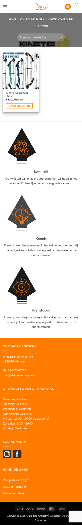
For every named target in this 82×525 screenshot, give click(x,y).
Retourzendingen (14, 493)
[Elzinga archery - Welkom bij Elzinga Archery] (41, 6)
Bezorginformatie (14, 486)
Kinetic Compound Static (17, 94)
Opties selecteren (19, 105)
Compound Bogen (32, 19)
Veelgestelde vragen (16, 480)
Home (13, 19)
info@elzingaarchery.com (19, 375)
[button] (5, 6)
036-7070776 (16, 370)
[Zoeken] (68, 7)
